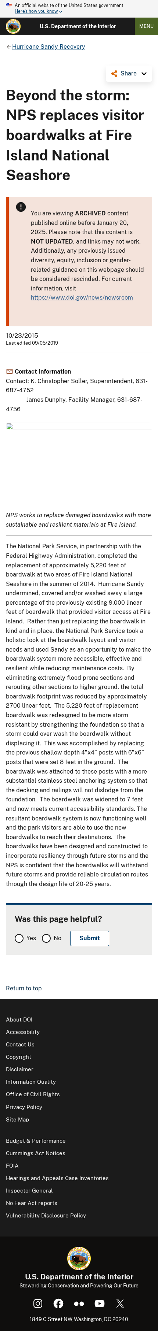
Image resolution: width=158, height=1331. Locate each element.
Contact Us (20, 1044)
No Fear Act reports (31, 1203)
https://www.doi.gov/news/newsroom (82, 297)
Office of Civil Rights (33, 1094)
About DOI (19, 1019)
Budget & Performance (36, 1141)
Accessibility (23, 1032)
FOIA (12, 1166)
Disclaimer (19, 1069)
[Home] (13, 26)
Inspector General (29, 1190)
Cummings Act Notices (35, 1153)
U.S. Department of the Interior (78, 26)
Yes (31, 938)
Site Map (17, 1119)
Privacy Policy (24, 1107)
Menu (146, 26)
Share (129, 73)
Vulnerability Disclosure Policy (46, 1215)
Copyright (18, 1057)
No (57, 938)
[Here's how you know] (79, 9)
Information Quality (31, 1082)
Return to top (24, 988)
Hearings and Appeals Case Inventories (57, 1178)
